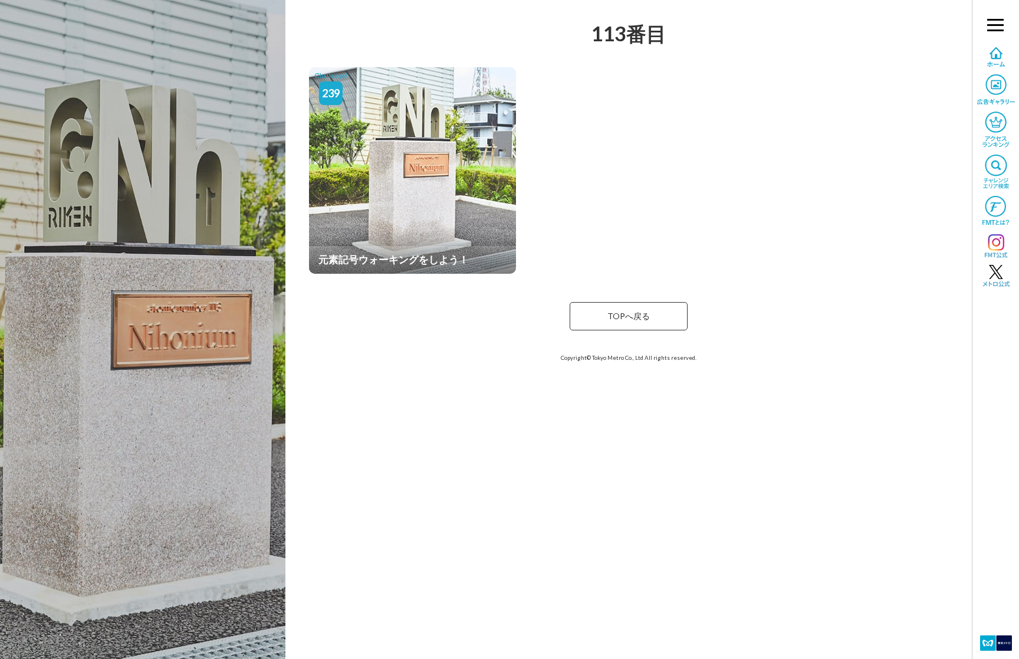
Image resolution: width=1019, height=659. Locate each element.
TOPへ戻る (628, 316)
